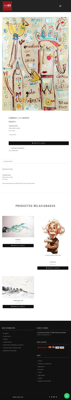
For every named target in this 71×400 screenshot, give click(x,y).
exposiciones (7, 336)
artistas (5, 339)
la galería (5, 333)
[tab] (8, 161)
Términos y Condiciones (44, 364)
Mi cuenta (40, 369)
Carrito (40, 372)
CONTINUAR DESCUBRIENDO (17, 148)
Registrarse (41, 366)
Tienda (40, 361)
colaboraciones (7, 342)
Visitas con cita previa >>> (44, 334)
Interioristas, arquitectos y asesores (13, 345)
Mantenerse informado (9, 350)
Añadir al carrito (40, 143)
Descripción (8, 161)
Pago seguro (41, 375)
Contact (40, 378)
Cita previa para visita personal (12, 348)
